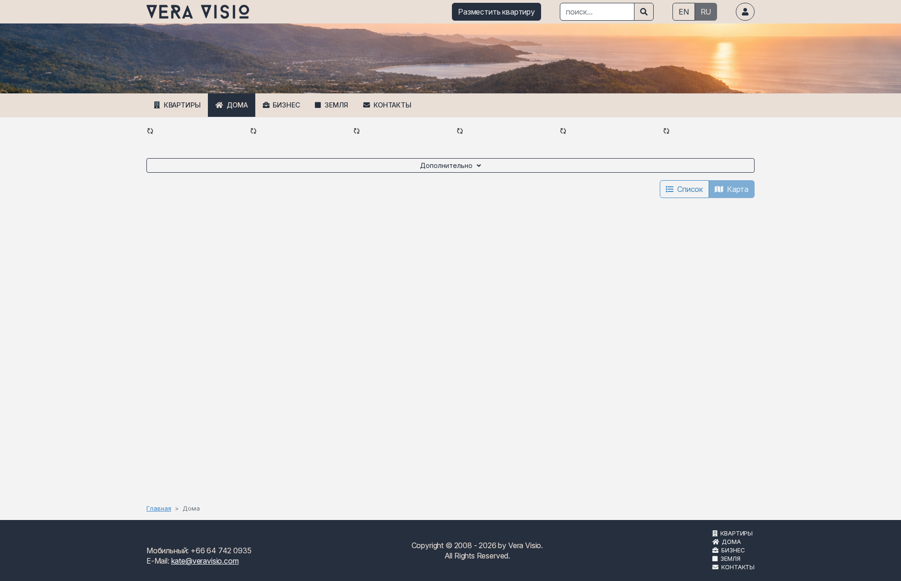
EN (684, 11)
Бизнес (286, 105)
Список (690, 189)
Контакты (393, 105)
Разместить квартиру (496, 11)
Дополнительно (446, 165)
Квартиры (182, 105)
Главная (158, 508)
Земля (336, 105)
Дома (237, 105)
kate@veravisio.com (205, 561)
